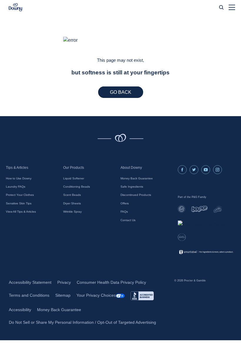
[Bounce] (199, 209)
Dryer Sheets (72, 203)
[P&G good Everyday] (201, 224)
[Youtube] (205, 169)
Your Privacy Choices (96, 295)
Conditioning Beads (76, 186)
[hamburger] (232, 7)
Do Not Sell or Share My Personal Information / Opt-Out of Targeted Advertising (82, 322)
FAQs (124, 211)
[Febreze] (182, 237)
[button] (15, 7)
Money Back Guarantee (136, 178)
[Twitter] (194, 169)
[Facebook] (182, 169)
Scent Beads (72, 194)
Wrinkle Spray (72, 211)
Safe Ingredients (131, 186)
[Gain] (218, 209)
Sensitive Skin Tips (18, 203)
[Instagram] (217, 169)
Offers (124, 203)
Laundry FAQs (15, 186)
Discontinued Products (135, 194)
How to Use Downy (18, 178)
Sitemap (63, 295)
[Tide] (181, 209)
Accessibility (20, 309)
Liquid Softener (73, 178)
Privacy (64, 282)
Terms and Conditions (29, 295)
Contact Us (127, 220)
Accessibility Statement (30, 282)
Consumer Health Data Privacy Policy (111, 282)
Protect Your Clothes (20, 194)
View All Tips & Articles (21, 211)
